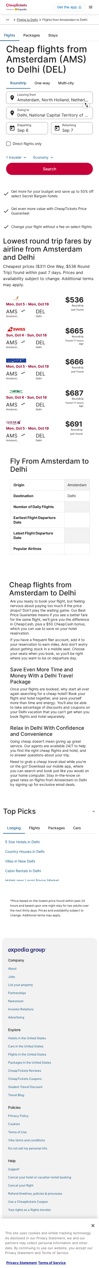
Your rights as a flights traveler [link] (29, 1210)
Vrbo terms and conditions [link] (26, 1140)
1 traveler (14, 157)
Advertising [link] (16, 1017)
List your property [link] (20, 985)
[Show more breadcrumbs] (7, 19)
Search (49, 168)
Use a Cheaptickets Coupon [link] (28, 1202)
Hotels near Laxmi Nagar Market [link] (32, 880)
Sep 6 (22, 130)
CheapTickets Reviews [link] (24, 1070)
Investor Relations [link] (21, 1009)
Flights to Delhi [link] (27, 20)
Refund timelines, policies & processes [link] (35, 1193)
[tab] (9, 35)
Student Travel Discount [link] (25, 1087)
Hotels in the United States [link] (27, 1038)
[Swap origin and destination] (86, 105)
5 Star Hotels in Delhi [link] (22, 842)
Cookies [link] (14, 1124)
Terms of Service (52, 1263)
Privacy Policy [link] (18, 1116)
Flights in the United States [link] (27, 1054)
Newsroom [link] (15, 1001)
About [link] (12, 968)
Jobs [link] (11, 977)
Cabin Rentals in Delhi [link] (23, 871)
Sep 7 (67, 130)
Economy (40, 157)
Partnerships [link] (17, 993)
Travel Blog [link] (16, 1095)
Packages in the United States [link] (29, 1062)
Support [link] (13, 1169)
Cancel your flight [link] (20, 1185)
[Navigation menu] (90, 7)
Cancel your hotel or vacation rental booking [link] (39, 1177)
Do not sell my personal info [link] (27, 1148)
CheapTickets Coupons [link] (25, 1079)
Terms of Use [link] (17, 1132)
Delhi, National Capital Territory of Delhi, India (55, 115)
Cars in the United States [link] (25, 1046)
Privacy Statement (21, 1263)
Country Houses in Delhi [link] (24, 851)
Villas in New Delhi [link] (20, 861)
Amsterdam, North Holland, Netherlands (55, 99)
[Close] (92, 1225)
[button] (49, 811)
